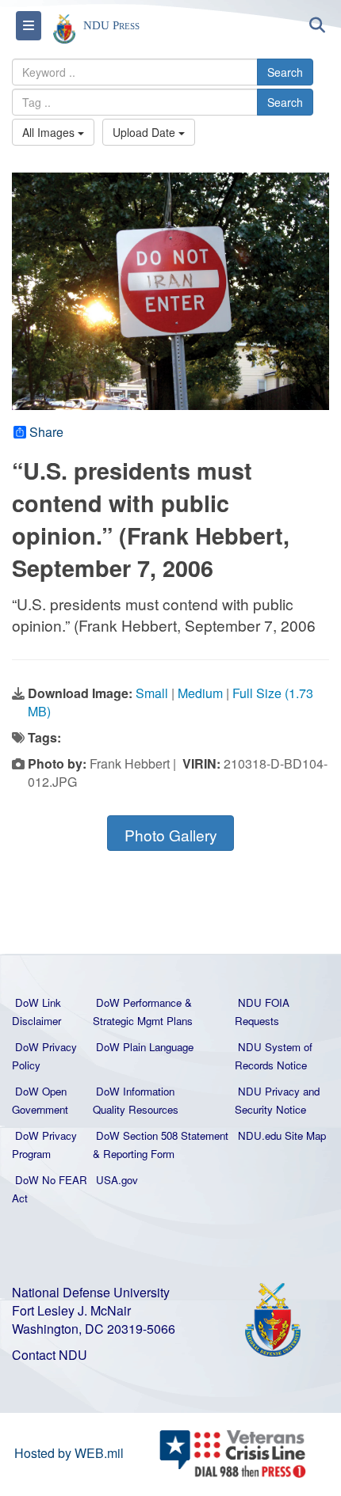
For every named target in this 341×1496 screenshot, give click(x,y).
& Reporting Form (133, 1153)
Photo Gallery (171, 834)
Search (285, 72)
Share (46, 432)
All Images (50, 132)
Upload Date (145, 132)
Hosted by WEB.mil (69, 1453)
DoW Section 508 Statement (162, 1135)
